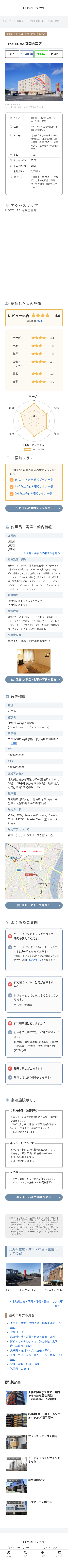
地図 (13, 743)
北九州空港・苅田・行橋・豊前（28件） (34, 1336)
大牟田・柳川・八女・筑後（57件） (31, 1350)
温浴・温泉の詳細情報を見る (43, 553)
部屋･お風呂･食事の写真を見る (36, 679)
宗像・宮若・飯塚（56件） (26, 1364)
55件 (39, 321)
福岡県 (42, 34)
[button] (56, 54)
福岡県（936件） (20, 1368)
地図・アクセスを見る (36, 905)
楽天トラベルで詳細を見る (34, 1197)
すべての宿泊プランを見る (36, 508)
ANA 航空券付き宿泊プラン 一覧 (34, 486)
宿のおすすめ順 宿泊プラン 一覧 (34, 479)
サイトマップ (50, 1547)
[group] (23, 1280)
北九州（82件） (19, 1332)
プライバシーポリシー (17, 1547)
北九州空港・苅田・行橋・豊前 (21, 34)
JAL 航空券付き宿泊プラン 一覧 (33, 493)
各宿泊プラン (35, 960)
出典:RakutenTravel (13, 104)
